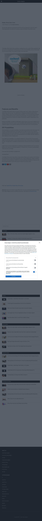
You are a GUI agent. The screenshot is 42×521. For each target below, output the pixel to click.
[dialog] (21, 260)
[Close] (40, 243)
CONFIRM (13, 276)
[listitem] (21, 257)
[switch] (34, 260)
